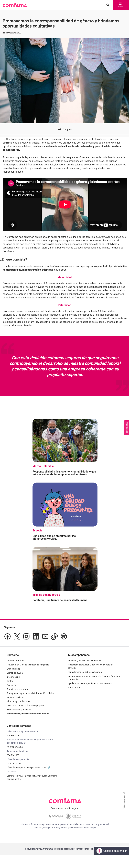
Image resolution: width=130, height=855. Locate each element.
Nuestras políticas (16, 697)
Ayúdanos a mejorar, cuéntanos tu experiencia (90, 683)
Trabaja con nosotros (17, 689)
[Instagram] (26, 636)
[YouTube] (45, 636)
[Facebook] (7, 636)
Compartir (67, 129)
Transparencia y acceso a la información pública (30, 693)
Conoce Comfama (16, 660)
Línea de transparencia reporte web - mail (27, 767)
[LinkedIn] (35, 636)
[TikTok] (54, 636)
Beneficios (12, 685)
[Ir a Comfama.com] (65, 802)
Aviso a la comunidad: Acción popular (25, 705)
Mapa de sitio (74, 687)
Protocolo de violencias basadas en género (28, 664)
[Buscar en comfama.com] (107, 5)
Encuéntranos (13, 668)
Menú (120, 6)
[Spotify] (63, 636)
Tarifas (10, 681)
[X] (17, 636)
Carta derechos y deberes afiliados (85, 672)
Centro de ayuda (15, 673)
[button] (15, 5)
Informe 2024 (13, 677)
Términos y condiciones (18, 701)
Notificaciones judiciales (19, 709)
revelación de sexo (94, 161)
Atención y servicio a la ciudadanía (84, 660)
